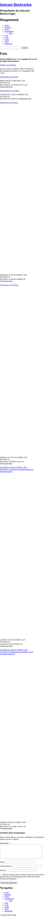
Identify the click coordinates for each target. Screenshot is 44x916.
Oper (6, 36)
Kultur (7, 29)
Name (2, 862)
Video (7, 42)
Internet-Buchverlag (15, 4)
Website (3, 870)
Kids (10, 33)
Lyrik (6, 38)
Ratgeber (8, 27)
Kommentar (5, 843)
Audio (7, 40)
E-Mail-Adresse (5, 866)
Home (7, 25)
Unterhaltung (9, 31)
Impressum (8, 44)
